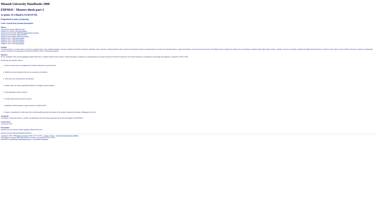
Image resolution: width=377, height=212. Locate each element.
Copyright (4, 136)
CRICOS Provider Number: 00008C (67, 136)
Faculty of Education (20, 19)
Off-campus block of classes (29, 33)
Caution (46, 136)
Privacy (52, 136)
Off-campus (22, 31)
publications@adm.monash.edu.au (20, 139)
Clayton (3, 29)
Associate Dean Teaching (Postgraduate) (19, 23)
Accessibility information (40, 139)
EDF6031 (26, 57)
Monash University (22, 136)
